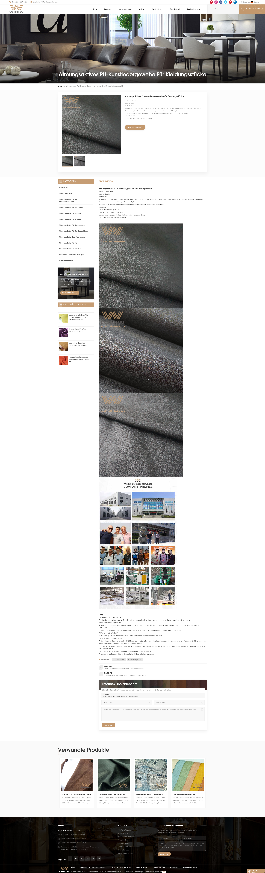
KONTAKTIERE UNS (68, 293)
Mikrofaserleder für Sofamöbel (71, 207)
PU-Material (122, 840)
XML (121, 871)
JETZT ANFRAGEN (134, 127)
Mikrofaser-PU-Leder (124, 830)
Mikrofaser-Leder (65, 193)
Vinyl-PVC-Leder (123, 843)
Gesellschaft (175, 9)
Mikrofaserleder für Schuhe (70, 213)
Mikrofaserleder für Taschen (70, 219)
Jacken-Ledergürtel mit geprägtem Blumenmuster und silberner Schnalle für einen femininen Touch (113, 794)
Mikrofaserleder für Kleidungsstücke (78, 86)
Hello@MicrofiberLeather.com (48, 2)
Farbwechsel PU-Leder (125, 853)
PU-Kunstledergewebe (134, 660)
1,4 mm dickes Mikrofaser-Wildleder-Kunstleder (78, 330)
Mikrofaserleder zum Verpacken (72, 237)
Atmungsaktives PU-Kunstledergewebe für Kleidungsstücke (120, 696)
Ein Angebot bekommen (254, 9)
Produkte (107, 9)
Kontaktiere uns (193, 9)
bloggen (174, 868)
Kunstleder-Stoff (123, 833)
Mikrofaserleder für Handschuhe (72, 225)
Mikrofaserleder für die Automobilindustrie (68, 200)
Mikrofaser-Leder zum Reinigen (71, 255)
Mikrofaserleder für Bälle (69, 243)
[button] (206, 785)
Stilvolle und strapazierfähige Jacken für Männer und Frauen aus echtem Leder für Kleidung (150, 794)
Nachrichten (157, 9)
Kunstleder (63, 187)
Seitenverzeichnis (189, 868)
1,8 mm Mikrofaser (119, 660)
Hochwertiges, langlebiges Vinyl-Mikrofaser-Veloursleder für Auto (79, 360)
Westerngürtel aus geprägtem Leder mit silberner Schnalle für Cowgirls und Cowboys (75, 794)
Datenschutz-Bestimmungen (134, 871)
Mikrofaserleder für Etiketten (70, 249)
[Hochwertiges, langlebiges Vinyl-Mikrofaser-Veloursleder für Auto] (63, 360)
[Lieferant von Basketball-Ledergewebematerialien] (63, 346)
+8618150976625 (21, 2)
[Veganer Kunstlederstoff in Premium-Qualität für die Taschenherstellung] (63, 318)
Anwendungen (125, 9)
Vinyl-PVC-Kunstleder (125, 847)
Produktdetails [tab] (107, 181)
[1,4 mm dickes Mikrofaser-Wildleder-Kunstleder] (63, 332)
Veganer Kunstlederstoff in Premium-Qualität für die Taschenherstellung (78, 318)
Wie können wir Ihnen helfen (74, 274)
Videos (141, 9)
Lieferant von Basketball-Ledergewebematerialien (78, 344)
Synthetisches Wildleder (126, 837)
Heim (95, 9)
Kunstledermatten (66, 261)
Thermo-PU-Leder (123, 850)
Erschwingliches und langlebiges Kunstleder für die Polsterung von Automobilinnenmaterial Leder (188, 794)
